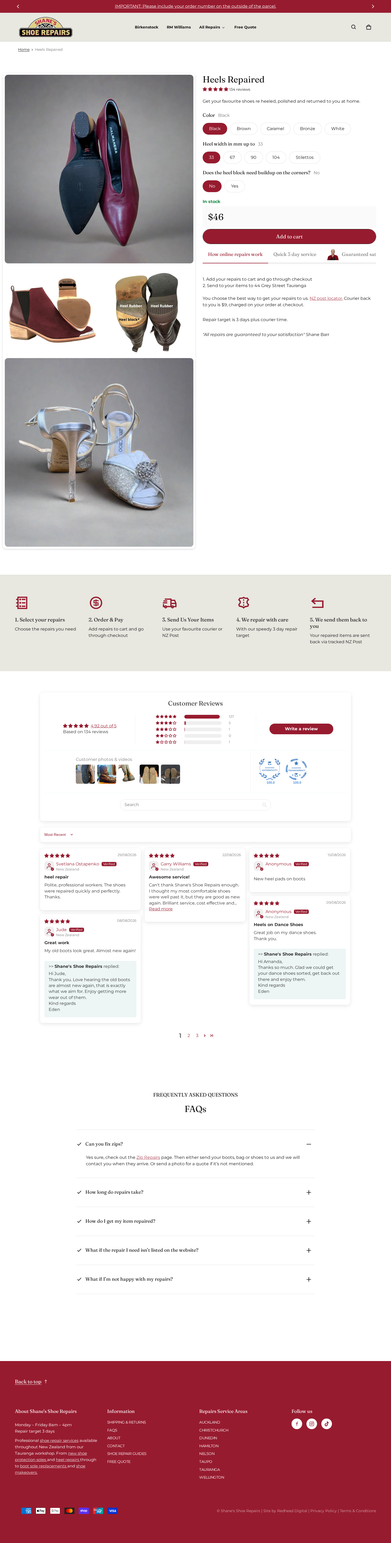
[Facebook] (297, 1423)
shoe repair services (59, 1440)
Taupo (205, 1461)
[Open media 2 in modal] (52, 311)
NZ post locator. (326, 298)
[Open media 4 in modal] (99, 452)
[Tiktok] (326, 1423)
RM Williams (179, 27)
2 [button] (189, 1035)
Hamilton (208, 1446)
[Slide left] (18, 6)
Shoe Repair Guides (127, 1453)
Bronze (307, 128)
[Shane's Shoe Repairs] (45, 27)
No (212, 186)
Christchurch (213, 1430)
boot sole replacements (43, 1466)
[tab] (235, 254)
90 (253, 157)
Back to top (28, 1381)
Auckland (209, 1422)
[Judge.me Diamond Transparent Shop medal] (296, 769)
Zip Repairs (148, 1157)
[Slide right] (373, 6)
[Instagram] (311, 1423)
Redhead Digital (292, 1511)
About (113, 1438)
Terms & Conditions (358, 1511)
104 (276, 157)
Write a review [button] (301, 728)
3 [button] (197, 1035)
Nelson (206, 1453)
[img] (57, 855)
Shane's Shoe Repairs (240, 1511)
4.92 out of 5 (104, 725)
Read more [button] (161, 908)
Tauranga (209, 1469)
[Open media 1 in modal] (99, 169)
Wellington (211, 1477)
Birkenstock (146, 27)
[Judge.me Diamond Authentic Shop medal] (269, 769)
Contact (116, 1446)
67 (232, 157)
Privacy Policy (323, 1511)
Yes (234, 186)
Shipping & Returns (126, 1422)
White (337, 128)
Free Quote (245, 27)
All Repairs (209, 27)
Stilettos (305, 157)
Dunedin (208, 1438)
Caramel (275, 128)
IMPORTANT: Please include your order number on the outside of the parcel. (195, 6)
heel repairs (68, 1459)
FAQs (112, 1430)
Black (215, 128)
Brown (244, 128)
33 (211, 157)
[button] (353, 27)
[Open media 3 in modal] (146, 311)
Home (24, 49)
